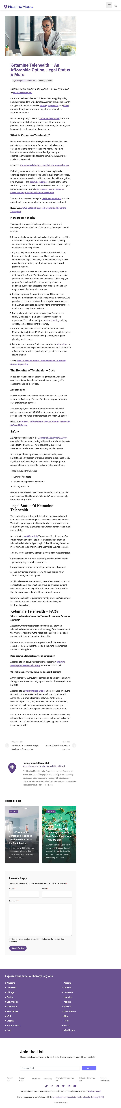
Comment (14, 901)
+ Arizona (66, 983)
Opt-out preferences (104, 1079)
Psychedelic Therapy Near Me (65, 1079)
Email (45, 888)
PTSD (66, 105)
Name (12, 888)
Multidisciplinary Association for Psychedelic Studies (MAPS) (78, 1097)
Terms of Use (10, 1079)
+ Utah (8, 1030)
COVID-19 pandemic (51, 198)
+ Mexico (66, 1002)
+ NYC (8, 1016)
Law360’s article (30, 536)
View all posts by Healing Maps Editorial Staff (44, 766)
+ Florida (9, 997)
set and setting (52, 320)
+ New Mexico (69, 1011)
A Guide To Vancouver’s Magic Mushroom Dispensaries (24, 745)
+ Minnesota (11, 1006)
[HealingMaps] (18, 6)
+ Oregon (9, 1021)
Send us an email (94, 1091)
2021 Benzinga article (34, 691)
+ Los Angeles (11, 1002)
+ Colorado (67, 992)
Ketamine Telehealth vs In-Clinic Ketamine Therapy (44, 165)
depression (53, 105)
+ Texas (66, 1025)
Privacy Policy (22, 1079)
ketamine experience (49, 118)
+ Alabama (10, 983)
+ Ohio (65, 1016)
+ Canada (66, 987)
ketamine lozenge (38, 182)
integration (62, 344)
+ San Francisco (12, 1025)
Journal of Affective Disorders (52, 438)
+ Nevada (66, 1006)
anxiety (43, 105)
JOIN (89, 1068)
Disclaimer (36, 1078)
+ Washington (68, 1030)
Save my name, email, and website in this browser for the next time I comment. (37, 940)
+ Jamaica (67, 997)
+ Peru (65, 1021)
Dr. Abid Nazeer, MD (22, 92)
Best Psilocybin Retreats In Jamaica (58, 745)
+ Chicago (9, 992)
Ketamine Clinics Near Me (87, 1079)
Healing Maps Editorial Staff (25, 81)
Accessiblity (47, 1078)
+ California (10, 987)
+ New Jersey (11, 1011)
